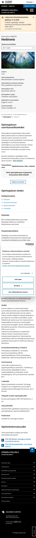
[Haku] (27, 9)
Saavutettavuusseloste (7, 497)
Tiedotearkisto (5, 467)
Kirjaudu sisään (29, 6)
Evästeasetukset (5, 501)
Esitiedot (7, 199)
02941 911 (17, 522)
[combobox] (18, 48)
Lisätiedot (7, 208)
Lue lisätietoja (25, 273)
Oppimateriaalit (9, 205)
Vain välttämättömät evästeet (18, 292)
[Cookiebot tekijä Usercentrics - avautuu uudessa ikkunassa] (25, 244)
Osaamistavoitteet (10, 202)
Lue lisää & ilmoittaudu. (13, 29)
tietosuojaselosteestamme (20, 266)
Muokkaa (17, 286)
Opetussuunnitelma (8, 44)
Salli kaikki (18, 279)
